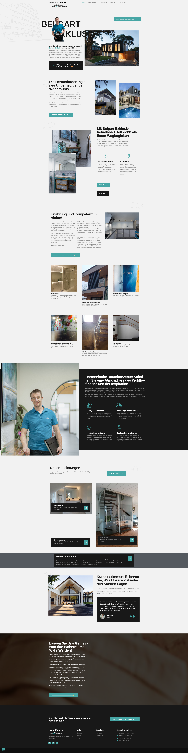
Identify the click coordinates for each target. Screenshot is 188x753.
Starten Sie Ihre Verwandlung (126, 19)
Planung (123, 3)
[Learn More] (122, 225)
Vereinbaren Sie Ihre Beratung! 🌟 (63, 695)
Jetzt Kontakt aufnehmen (60, 114)
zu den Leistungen (115, 473)
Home (83, 3)
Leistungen (92, 3)
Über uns (102, 184)
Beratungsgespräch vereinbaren (124, 719)
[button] (3, 750)
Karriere (113, 3)
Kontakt (104, 3)
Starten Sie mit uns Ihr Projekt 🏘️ (64, 255)
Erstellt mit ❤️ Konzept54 (54, 750)
